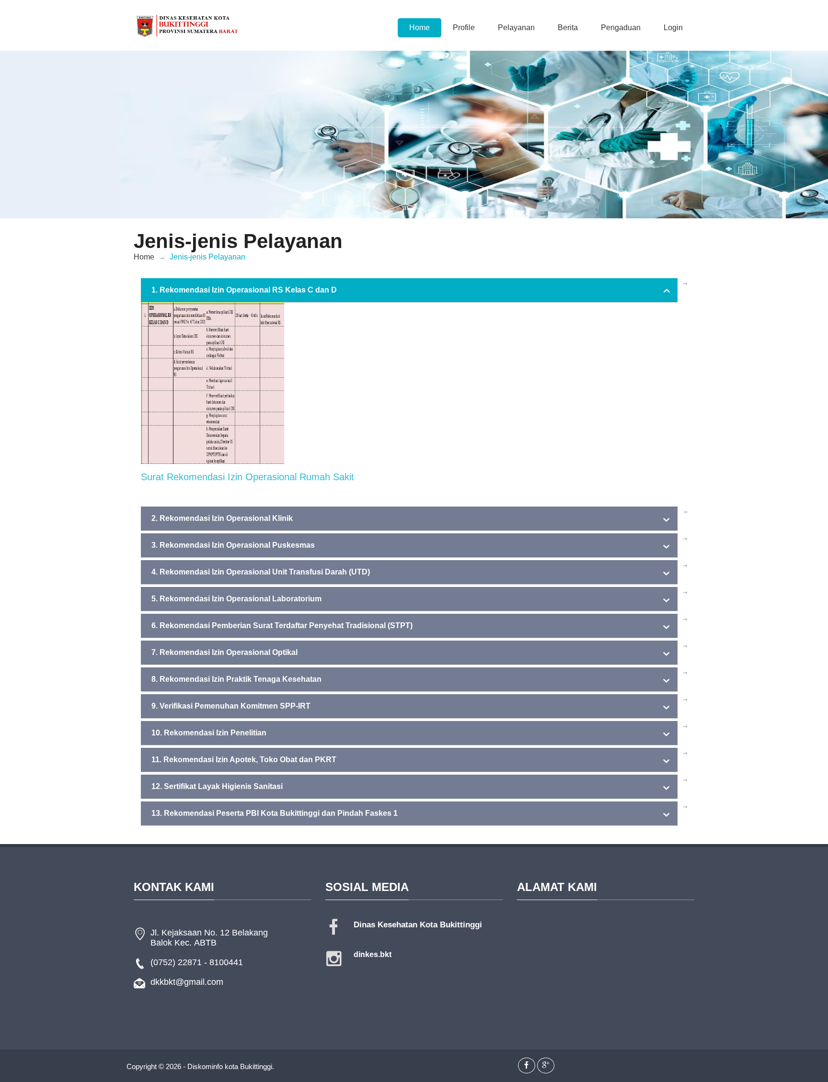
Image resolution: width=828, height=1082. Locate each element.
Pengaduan (621, 27)
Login (673, 27)
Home (419, 27)
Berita (568, 27)
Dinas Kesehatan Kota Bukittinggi (418, 924)
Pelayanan (516, 27)
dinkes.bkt (372, 954)
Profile (464, 27)
